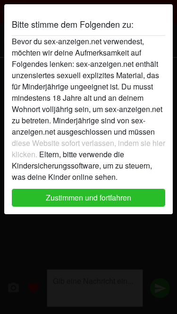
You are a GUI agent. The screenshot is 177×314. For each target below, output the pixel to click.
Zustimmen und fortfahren (88, 197)
